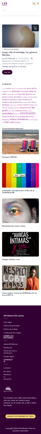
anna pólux (32, 88)
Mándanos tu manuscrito (7, 376)
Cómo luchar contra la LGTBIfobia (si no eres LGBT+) (19, 294)
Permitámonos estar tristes (13, 226)
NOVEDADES (28, 113)
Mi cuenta (7, 371)
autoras (16, 91)
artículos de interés (11, 49)
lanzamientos (25, 107)
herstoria (11, 108)
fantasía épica (13, 105)
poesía (17, 117)
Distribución (8, 348)
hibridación (6, 61)
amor (8, 88)
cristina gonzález (14, 97)
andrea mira (15, 88)
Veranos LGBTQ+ (9, 157)
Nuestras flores (8, 116)
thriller (18, 122)
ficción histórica (24, 104)
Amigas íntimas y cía (11, 259)
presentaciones (27, 116)
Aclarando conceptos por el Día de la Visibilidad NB (18, 191)
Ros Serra (30, 120)
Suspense (29, 63)
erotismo (25, 102)
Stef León (9, 122)
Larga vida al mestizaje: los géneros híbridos (19, 53)
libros (10, 111)
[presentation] (20, 142)
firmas (32, 105)
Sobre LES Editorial (11, 344)
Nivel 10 (17, 114)
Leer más (7, 72)
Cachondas (24, 91)
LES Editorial (10, 58)
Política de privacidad (12, 326)
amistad (4, 88)
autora (9, 91)
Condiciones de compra (12, 333)
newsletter (8, 113)
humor (16, 107)
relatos (13, 119)
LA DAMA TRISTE (19, 61)
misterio (30, 111)
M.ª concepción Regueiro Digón (15, 62)
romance (22, 119)
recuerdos (5, 119)
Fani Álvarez (32, 102)
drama (5, 99)
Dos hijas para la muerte (29, 97)
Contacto (7, 368)
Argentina (5, 92)
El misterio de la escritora (17, 101)
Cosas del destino (24, 94)
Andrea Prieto (22, 89)
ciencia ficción (11, 94)
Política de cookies (10, 329)
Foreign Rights (9, 356)
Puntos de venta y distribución (10, 352)
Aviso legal (7, 322)
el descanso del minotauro (19, 99)
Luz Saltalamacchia (19, 110)
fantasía (5, 104)
